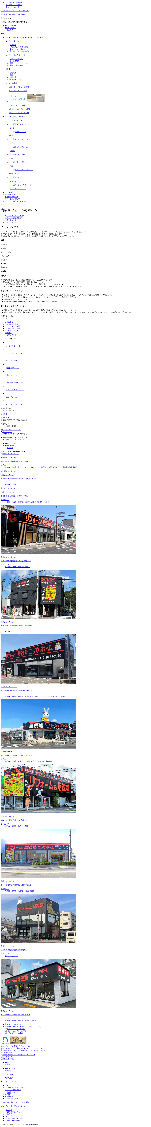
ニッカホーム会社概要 (14, 5)
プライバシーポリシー (14, 1118)
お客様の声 (11, 197)
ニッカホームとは (12, 41)
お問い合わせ (11, 25)
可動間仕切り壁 (10, 335)
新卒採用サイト (15, 77)
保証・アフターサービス (19, 63)
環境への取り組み (16, 65)
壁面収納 (8, 333)
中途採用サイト (15, 79)
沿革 (11, 75)
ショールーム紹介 (16, 201)
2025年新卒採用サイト (14, 1112)
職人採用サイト (11, 1116)
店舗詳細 (4, 414)
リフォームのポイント (15, 116)
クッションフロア (11, 330)
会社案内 (9, 69)
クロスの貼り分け (11, 324)
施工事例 (11, 195)
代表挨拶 (13, 45)
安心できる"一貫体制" (18, 49)
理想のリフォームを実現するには (22, 51)
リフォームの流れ (16, 59)
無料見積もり (11, 28)
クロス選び (9, 322)
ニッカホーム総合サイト (15, 2)
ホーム (7, 1085)
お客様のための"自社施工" (19, 47)
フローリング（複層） (13, 326)
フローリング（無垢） (13, 328)
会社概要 (13, 73)
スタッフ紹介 (12, 199)
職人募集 (9, 1110)
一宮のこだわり (10, 1092)
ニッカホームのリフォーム (24, 37)
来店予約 (10, 30)
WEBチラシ (12, 192)
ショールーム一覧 (12, 7)
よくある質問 (15, 61)
